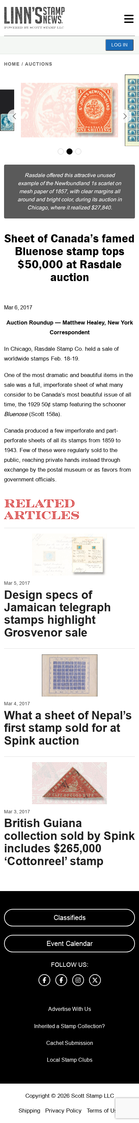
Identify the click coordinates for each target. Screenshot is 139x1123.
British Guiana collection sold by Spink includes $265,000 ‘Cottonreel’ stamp (69, 842)
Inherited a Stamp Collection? (69, 1026)
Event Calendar (70, 943)
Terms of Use (103, 1111)
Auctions (38, 64)
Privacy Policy (63, 1111)
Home (12, 64)
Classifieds (70, 917)
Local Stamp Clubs (69, 1060)
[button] (14, 116)
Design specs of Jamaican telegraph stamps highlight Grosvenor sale (57, 613)
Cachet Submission (69, 1043)
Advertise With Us (69, 1009)
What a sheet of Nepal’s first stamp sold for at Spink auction (68, 728)
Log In (119, 44)
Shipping (29, 1111)
